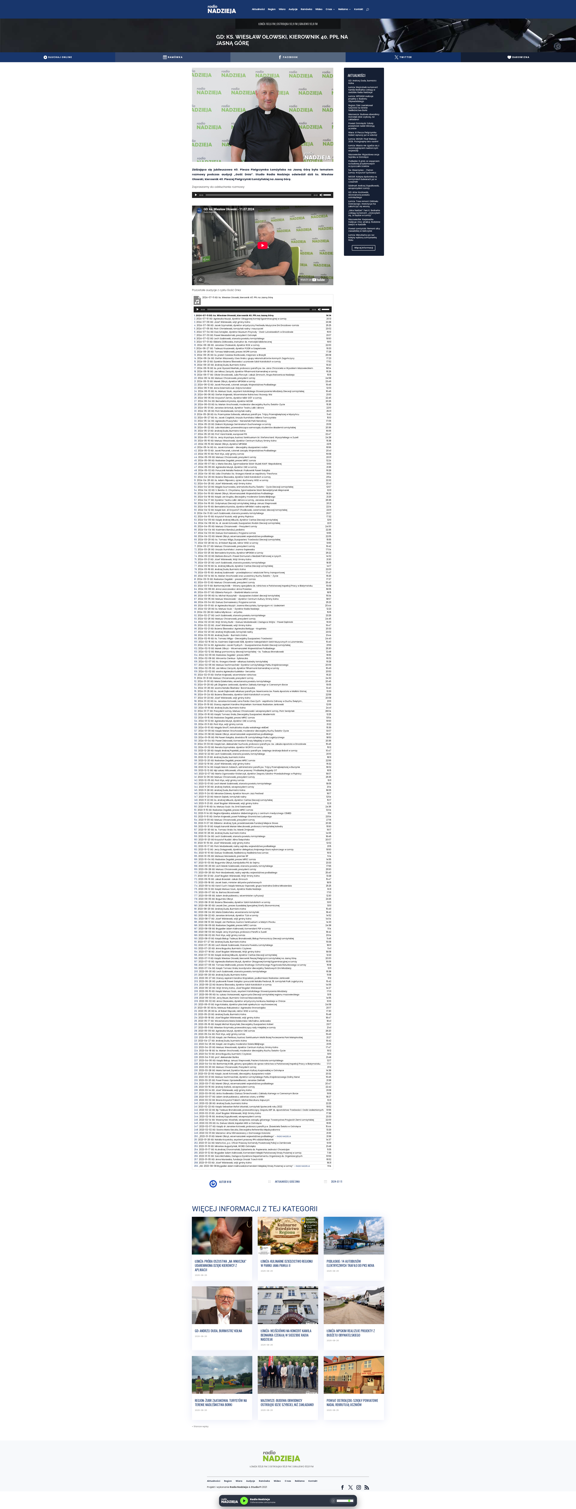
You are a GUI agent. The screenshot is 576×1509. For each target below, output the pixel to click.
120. (220, 707)
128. (233, 734)
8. (229, 338)
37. (220, 434)
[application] (262, 195)
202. (242, 978)
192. (233, 945)
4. (246, 325)
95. (223, 625)
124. (225, 720)
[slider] (327, 194)
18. (235, 371)
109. (224, 671)
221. (220, 1040)
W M (229, 1182)
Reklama (343, 9)
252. (242, 1142)
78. (220, 569)
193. (222, 948)
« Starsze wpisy (200, 1426)
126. (231, 727)
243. (227, 1113)
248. (237, 1129)
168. (233, 865)
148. (233, 800)
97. (223, 631)
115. (250, 691)
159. (229, 836)
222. (229, 1044)
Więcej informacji (363, 247)
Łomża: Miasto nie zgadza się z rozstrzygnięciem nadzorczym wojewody (363, 148)
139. (235, 770)
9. (233, 341)
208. (228, 997)
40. (220, 444)
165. (221, 856)
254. (242, 1149)
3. (222, 322)
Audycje (293, 9)
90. (226, 608)
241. (238, 1106)
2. (240, 318)
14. (244, 358)
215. (232, 1020)
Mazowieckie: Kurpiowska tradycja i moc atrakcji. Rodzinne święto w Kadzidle (364, 222)
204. (233, 984)
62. (224, 516)
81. (225, 579)
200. (230, 971)
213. (220, 1014)
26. (228, 397)
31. (246, 414)
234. (234, 1083)
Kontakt (358, 9)
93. (225, 618)
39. (235, 440)
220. (248, 1037)
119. (239, 704)
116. (232, 694)
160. (222, 839)
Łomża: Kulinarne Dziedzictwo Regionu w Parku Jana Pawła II (287, 1263)
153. (233, 816)
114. (224, 687)
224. (240, 1050)
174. (243, 885)
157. (224, 829)
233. (229, 1080)
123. (224, 717)
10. (227, 345)
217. (235, 1027)
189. (219, 935)
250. (242, 1136)
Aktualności (258, 9)
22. (235, 384)
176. (216, 892)
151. (223, 809)
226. (216, 1057)
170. (235, 872)
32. (235, 417)
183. (226, 915)
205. (228, 987)
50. (232, 476)
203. (248, 981)
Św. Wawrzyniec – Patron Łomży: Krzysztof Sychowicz (362, 171)
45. (225, 460)
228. (257, 1063)
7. (225, 335)
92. (230, 615)
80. (236, 575)
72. (224, 549)
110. (225, 674)
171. (227, 875)
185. (234, 922)
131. (250, 744)
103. (239, 651)
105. (221, 658)
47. (225, 467)
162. (235, 846)
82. (224, 582)
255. (248, 1152)
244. (227, 1116)
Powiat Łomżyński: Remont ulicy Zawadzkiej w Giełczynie (364, 229)
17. (253, 368)
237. (246, 1093)
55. (233, 493)
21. (224, 381)
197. (245, 961)
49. (235, 473)
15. (237, 361)
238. (229, 1096)
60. (240, 509)
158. (220, 833)
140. (248, 773)
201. (220, 974)
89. (239, 605)
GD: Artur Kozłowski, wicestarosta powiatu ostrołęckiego (359, 195)
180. (236, 905)
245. (254, 1119)
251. (234, 1139)
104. (222, 655)
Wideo (318, 9)
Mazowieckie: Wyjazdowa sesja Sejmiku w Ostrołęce (363, 155)
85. (226, 592)
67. (225, 533)
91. (218, 612)
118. (248, 701)
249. (232, 1133)
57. (234, 500)
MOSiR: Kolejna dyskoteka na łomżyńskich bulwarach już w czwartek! (362, 179)
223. (236, 1047)
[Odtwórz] (195, 194)
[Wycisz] (321, 194)
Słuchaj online (57, 57)
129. (239, 737)
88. (225, 602)
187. (232, 928)
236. (223, 1090)
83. (253, 585)
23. (222, 387)
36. (219, 430)
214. (227, 1017)
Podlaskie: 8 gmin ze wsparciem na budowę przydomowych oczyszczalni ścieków (364, 164)
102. (234, 648)
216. (233, 1024)
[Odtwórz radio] (244, 1501)
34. (232, 424)
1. (234, 315)
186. (225, 925)
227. (238, 1060)
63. (236, 519)
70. (226, 542)
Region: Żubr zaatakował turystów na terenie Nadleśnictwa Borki (360, 108)
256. (248, 1156)
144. (224, 786)
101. (242, 645)
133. (245, 750)
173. (228, 882)
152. (242, 813)
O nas (329, 9)
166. (225, 859)
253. (225, 1146)
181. (220, 908)
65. (225, 526)
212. (226, 1011)
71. (224, 546)
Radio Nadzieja (239, 1487)
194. (227, 951)
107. (241, 664)
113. (241, 684)
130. (232, 740)
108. (236, 668)
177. (229, 895)
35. (245, 427)
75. (222, 559)
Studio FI (256, 1487)
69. (237, 539)
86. (237, 595)
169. (225, 869)
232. (247, 1076)
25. (233, 394)
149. (226, 803)
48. (232, 470)
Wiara (282, 9)
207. (246, 994)
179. (232, 902)
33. (230, 420)
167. (227, 862)
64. (237, 523)
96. (230, 628)
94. (243, 622)
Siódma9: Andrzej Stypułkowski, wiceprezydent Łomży (363, 187)
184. (223, 918)
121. (244, 711)
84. (223, 589)
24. (249, 391)
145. (219, 790)
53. (243, 486)
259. (252, 1165)
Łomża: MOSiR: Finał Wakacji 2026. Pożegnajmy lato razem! (363, 140)
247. (247, 1126)
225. (222, 1053)
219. (219, 1034)
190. (244, 938)
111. (224, 678)
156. (238, 826)
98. (220, 635)
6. (243, 331)
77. (233, 565)
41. (231, 447)
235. (224, 1086)
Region (271, 9)
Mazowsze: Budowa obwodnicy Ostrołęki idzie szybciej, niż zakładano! (363, 117)
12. (225, 351)
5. (228, 328)
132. (228, 747)
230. (239, 1070)
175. (227, 889)
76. (230, 562)
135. (219, 757)
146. (228, 793)
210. (235, 1004)
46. (238, 463)
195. (235, 955)
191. (220, 941)
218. (224, 1030)
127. (241, 730)
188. (230, 931)
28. (239, 404)
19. (244, 374)
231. (232, 1073)
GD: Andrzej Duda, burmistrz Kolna (362, 82)
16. (220, 364)
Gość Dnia (295, 1181)
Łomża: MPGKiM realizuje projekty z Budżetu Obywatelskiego (360, 99)
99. (233, 638)
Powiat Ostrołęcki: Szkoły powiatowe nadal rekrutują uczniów (361, 126)
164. (231, 852)
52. (223, 483)
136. (224, 760)
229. (225, 1067)
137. (222, 763)
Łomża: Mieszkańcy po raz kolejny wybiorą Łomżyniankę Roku (362, 237)
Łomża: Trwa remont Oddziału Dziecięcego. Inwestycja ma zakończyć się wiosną (363, 204)
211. (230, 1007)
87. (236, 598)
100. (248, 641)
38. (246, 437)
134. (229, 753)
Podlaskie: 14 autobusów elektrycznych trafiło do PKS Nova (350, 1263)
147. (220, 796)
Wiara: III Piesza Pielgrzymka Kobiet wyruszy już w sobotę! (362, 133)
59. (232, 506)
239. (231, 1100)
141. (224, 776)
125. (218, 724)
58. (235, 503)
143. (233, 783)
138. (247, 767)
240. (221, 1103)
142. (219, 780)
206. (240, 991)
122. (234, 714)
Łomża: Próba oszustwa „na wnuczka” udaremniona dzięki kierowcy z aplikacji (220, 1265)
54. (241, 490)
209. (239, 1001)
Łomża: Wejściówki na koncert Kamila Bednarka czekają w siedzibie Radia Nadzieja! (363, 90)
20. (224, 378)
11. (230, 348)
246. (228, 1123)
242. (259, 1109)
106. (231, 661)
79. (239, 572)
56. (234, 496)
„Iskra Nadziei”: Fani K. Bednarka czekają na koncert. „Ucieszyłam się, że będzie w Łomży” (364, 213)
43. (219, 453)
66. (219, 529)
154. (224, 819)
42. (235, 450)
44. (225, 457)
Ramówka (306, 9)
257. (228, 1159)
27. (223, 401)
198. (250, 964)
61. (229, 513)
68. (234, 536)
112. (232, 681)
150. (222, 806)
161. (222, 842)
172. (221, 879)
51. (231, 480)
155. (236, 823)
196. (245, 958)
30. (222, 411)
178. (213, 898)
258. (223, 1162)
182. (226, 912)
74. (237, 556)
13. (230, 354)
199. (242, 968)
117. (222, 697)
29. (229, 407)
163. (244, 849)
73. (228, 552)
